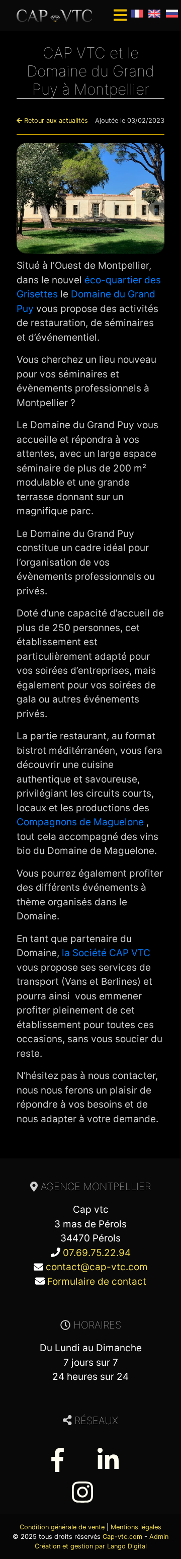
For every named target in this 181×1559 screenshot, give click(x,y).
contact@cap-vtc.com (97, 1267)
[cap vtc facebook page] (57, 1458)
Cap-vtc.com (122, 1536)
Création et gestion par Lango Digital (91, 1546)
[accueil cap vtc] (54, 15)
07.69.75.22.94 (97, 1253)
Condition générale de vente (62, 1527)
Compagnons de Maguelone (80, 822)
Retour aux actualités (55, 120)
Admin (158, 1536)
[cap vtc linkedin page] (108, 1458)
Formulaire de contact (96, 1281)
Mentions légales (136, 1527)
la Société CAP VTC (106, 953)
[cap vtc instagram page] (82, 1490)
